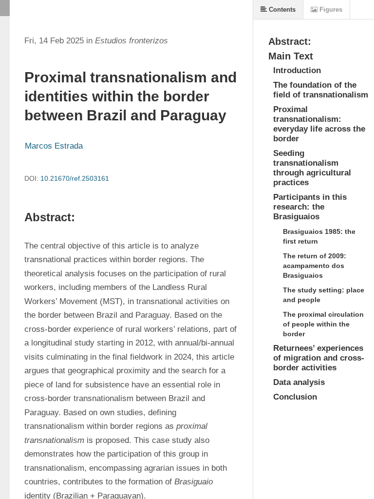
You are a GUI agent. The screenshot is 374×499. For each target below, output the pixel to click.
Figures (330, 9)
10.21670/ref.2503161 (74, 178)
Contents (281, 9)
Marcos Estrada (54, 146)
